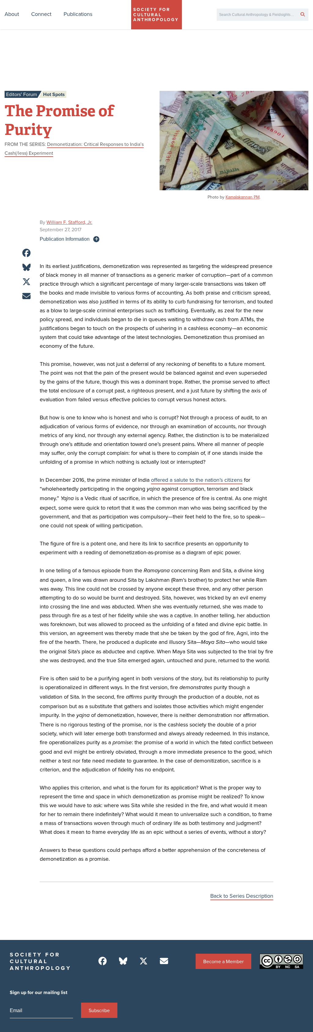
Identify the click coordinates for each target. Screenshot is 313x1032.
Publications (78, 14)
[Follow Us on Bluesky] (123, 961)
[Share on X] (26, 282)
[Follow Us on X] (143, 961)
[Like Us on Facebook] (102, 961)
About (12, 14)
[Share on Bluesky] (26, 267)
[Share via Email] (26, 296)
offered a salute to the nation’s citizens (196, 480)
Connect (41, 14)
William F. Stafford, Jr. (69, 222)
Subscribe (99, 1010)
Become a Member (223, 961)
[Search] (302, 14)
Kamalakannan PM (243, 197)
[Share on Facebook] (26, 253)
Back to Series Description (241, 896)
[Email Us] (164, 961)
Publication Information (65, 239)
